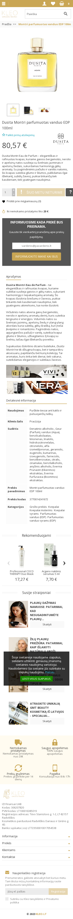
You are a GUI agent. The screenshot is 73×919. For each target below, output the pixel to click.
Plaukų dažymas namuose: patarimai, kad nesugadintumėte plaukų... (46, 611)
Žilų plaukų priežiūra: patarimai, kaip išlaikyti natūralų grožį (46, 645)
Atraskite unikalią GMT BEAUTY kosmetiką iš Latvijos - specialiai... (47, 710)
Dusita (7, 122)
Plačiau (49, 672)
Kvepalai (53, 507)
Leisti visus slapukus (36, 679)
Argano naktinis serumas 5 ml (51, 572)
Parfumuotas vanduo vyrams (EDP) (47, 518)
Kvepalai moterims (41, 510)
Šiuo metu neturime (44, 192)
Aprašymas (13, 276)
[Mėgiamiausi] (53, 3)
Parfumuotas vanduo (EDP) (43, 515)
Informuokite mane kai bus (36, 256)
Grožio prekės (38, 507)
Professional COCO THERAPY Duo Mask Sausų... (22, 573)
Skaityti (47, 624)
